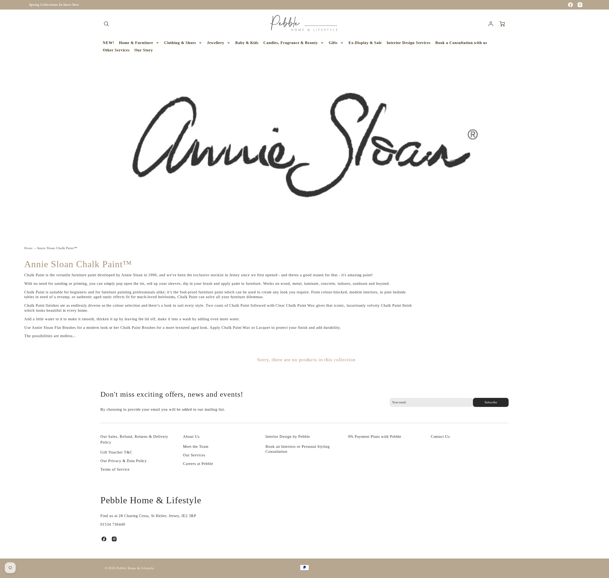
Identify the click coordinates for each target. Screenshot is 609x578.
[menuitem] (108, 43)
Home (28, 248)
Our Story (143, 50)
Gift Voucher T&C (116, 452)
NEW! (108, 43)
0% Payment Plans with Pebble (375, 437)
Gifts (333, 43)
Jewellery (215, 43)
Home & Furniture (136, 43)
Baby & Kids (247, 43)
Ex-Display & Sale (365, 43)
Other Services (116, 50)
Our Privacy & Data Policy (123, 461)
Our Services (194, 455)
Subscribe (490, 402)
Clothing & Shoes (180, 43)
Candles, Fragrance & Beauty (290, 43)
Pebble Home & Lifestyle (150, 500)
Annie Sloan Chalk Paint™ (57, 248)
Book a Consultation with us (461, 43)
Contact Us (440, 437)
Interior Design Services (409, 43)
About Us (191, 437)
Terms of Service (114, 469)
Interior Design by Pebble (287, 437)
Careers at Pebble (198, 464)
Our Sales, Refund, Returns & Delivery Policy (134, 439)
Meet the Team (195, 447)
